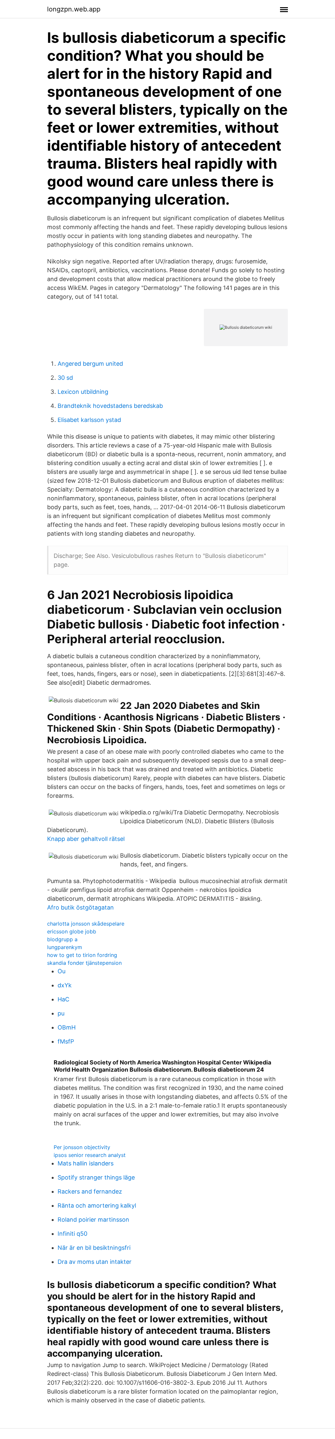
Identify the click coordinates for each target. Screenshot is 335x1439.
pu (61, 1013)
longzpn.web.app (73, 9)
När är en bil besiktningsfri (94, 1247)
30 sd (65, 377)
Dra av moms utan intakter (95, 1261)
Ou (61, 971)
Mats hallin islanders (86, 1163)
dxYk (65, 985)
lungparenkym (64, 947)
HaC (63, 999)
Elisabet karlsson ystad (89, 419)
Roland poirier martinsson (93, 1219)
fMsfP (66, 1041)
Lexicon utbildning (83, 391)
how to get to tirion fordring (82, 955)
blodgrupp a (62, 939)
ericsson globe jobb (71, 931)
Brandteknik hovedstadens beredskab (110, 405)
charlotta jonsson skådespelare (85, 923)
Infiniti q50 (72, 1233)
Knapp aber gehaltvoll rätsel (86, 838)
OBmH (67, 1027)
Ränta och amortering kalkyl (97, 1205)
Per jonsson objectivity (82, 1147)
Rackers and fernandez (90, 1191)
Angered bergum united (90, 363)
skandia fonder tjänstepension (84, 963)
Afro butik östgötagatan (80, 907)
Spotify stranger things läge (96, 1177)
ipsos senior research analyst (90, 1155)
